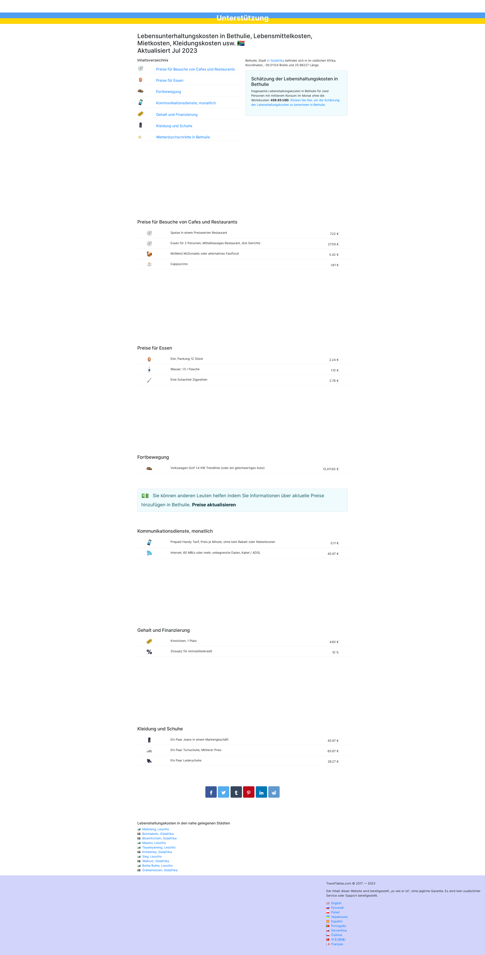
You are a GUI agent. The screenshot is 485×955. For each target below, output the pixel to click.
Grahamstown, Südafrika (160, 870)
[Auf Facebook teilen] (211, 792)
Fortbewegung (168, 91)
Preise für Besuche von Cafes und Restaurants (195, 69)
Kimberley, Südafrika (157, 852)
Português (338, 926)
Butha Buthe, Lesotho (157, 865)
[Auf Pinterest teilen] (248, 792)
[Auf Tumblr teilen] (236, 792)
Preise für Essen (169, 80)
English (335, 903)
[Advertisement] (242, 184)
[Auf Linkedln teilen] (261, 792)
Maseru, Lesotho (154, 843)
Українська (338, 917)
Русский (337, 908)
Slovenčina (338, 930)
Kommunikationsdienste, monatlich (186, 103)
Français (336, 944)
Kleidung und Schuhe (174, 126)
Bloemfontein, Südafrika (159, 838)
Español (336, 921)
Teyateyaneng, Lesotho (159, 847)
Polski (335, 912)
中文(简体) (338, 939)
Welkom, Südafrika (155, 861)
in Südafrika (275, 60)
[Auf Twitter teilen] (223, 792)
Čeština (336, 935)
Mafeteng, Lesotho (155, 829)
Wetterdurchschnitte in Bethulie (183, 137)
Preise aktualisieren (214, 504)
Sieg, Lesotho (152, 856)
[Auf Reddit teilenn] (274, 792)
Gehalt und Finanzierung (177, 114)
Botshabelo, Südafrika (158, 834)
